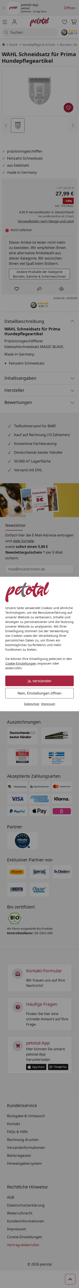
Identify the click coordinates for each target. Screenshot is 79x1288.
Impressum (48, 704)
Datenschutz (31, 704)
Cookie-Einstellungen (20, 663)
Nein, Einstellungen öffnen (39, 693)
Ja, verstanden (39, 680)
